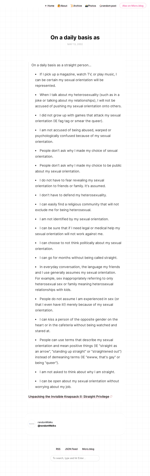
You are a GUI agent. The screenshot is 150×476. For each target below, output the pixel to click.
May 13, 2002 (75, 44)
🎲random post (107, 5)
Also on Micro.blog (132, 5)
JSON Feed (71, 448)
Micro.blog (88, 448)
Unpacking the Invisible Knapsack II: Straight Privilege (68, 396)
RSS (58, 448)
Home (49, 5)
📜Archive (76, 5)
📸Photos (90, 5)
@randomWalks (47, 425)
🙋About (62, 5)
